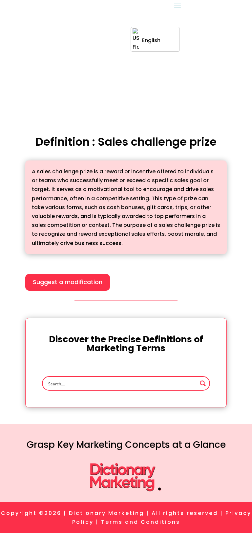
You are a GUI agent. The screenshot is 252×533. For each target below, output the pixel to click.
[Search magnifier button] (202, 383)
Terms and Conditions (140, 522)
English (151, 40)
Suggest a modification (67, 282)
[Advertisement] (126, 70)
